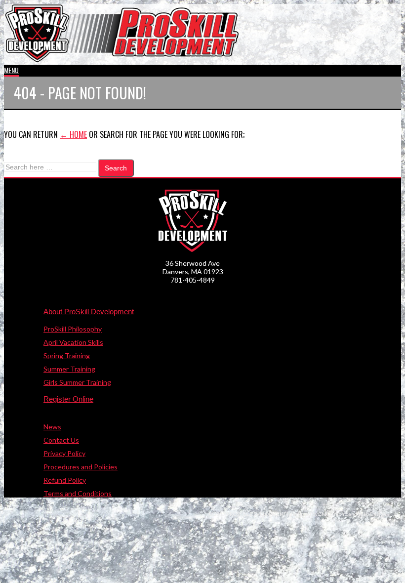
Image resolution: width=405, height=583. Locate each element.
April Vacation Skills (73, 342)
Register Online (68, 399)
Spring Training (66, 355)
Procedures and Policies (80, 466)
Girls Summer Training (77, 382)
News (52, 426)
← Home (73, 134)
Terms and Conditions (77, 493)
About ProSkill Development (88, 311)
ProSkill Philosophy (72, 329)
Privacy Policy (64, 453)
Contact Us (61, 440)
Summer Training (69, 369)
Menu (11, 70)
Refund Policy (64, 480)
